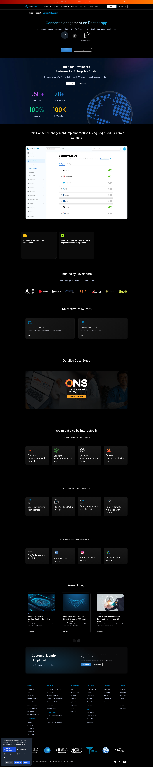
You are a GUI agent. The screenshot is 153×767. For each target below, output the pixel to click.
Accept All (18, 762)
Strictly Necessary (8, 749)
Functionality (22, 754)
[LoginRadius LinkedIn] (114, 762)
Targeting (8, 754)
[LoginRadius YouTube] (125, 762)
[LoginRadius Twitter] (119, 762)
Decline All (9, 762)
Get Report (94, 1)
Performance (22, 749)
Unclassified (8, 757)
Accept (26, 762)
